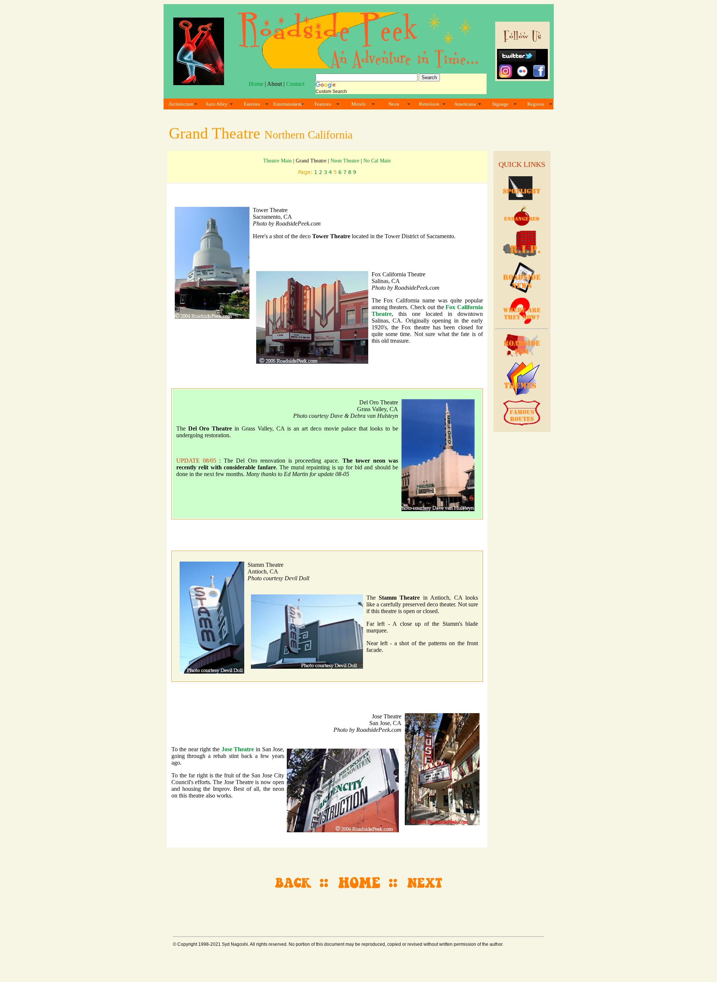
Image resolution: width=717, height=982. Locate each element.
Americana (465, 104)
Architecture (180, 104)
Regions (535, 104)
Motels (358, 104)
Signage (500, 104)
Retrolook (429, 104)
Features (322, 104)
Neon (393, 104)
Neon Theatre (344, 161)
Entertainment (287, 104)
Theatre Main (277, 161)
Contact (295, 84)
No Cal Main (377, 161)
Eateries (252, 104)
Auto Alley (216, 104)
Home (256, 84)
